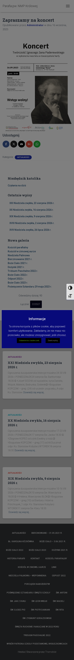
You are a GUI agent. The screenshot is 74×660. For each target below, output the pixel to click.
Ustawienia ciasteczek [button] (29, 340)
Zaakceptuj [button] (53, 340)
